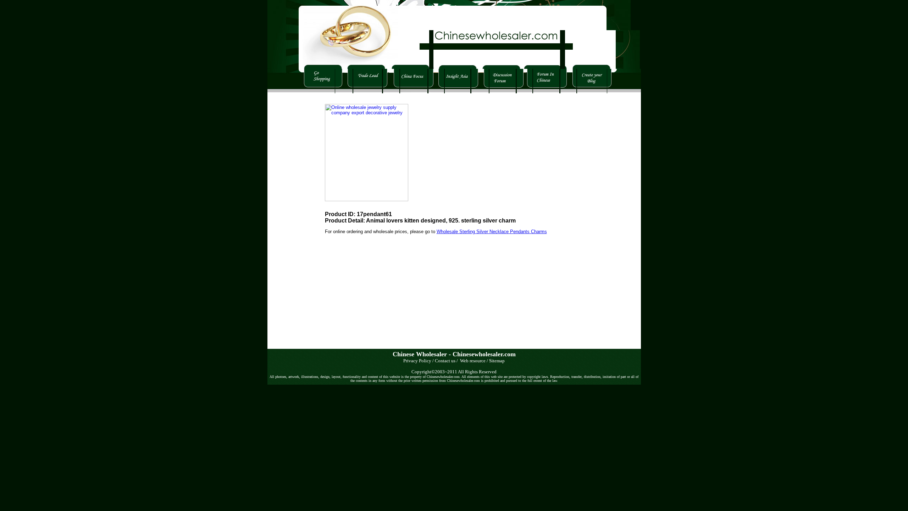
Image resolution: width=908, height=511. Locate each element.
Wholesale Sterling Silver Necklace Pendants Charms (492, 231)
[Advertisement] (288, 199)
